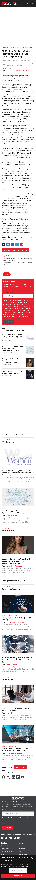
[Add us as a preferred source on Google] (21, 244)
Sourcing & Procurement (12, 47)
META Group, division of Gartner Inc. (17, 70)
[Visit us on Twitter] (8, 777)
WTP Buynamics (8, 442)
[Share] (8, 244)
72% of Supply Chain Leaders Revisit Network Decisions (15, 709)
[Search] (28, 3)
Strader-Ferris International (15, 622)
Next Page (20, 767)
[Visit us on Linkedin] (13, 777)
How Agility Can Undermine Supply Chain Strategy (12, 372)
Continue (18, 876)
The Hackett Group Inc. (14, 753)
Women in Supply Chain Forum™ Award (14, 557)
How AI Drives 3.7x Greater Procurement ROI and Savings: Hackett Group (17, 749)
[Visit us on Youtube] (22, 777)
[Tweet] (17, 244)
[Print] (3, 244)
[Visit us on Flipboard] (18, 777)
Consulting (27, 47)
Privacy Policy (15, 318)
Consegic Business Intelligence (13, 581)
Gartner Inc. (10, 713)
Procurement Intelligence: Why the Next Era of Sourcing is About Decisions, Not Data (17, 660)
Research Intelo (11, 515)
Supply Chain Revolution (14, 566)
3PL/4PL (4, 468)
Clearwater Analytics (10, 679)
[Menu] (32, 3)
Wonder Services (11, 664)
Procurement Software (10, 615)
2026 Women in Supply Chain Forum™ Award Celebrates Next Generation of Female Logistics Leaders (13, 336)
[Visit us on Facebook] (3, 777)
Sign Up (9, 322)
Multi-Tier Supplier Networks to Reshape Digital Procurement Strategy (13, 348)
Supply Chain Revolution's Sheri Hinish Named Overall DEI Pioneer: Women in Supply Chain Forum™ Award (12, 361)
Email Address (8, 292)
